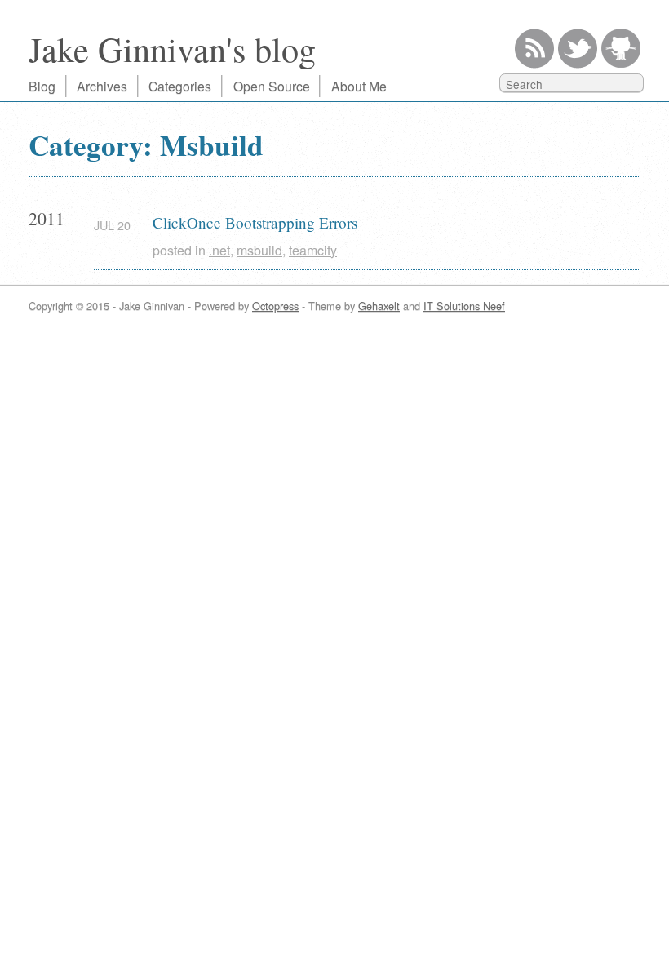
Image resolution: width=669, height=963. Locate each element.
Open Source (271, 86)
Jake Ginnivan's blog (172, 48)
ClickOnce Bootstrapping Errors (255, 222)
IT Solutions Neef (464, 305)
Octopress (275, 305)
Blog (42, 86)
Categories (179, 86)
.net (219, 250)
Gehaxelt (379, 305)
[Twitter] (577, 49)
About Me (359, 86)
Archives (102, 86)
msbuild (259, 250)
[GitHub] (620, 49)
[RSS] (534, 49)
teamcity (313, 250)
